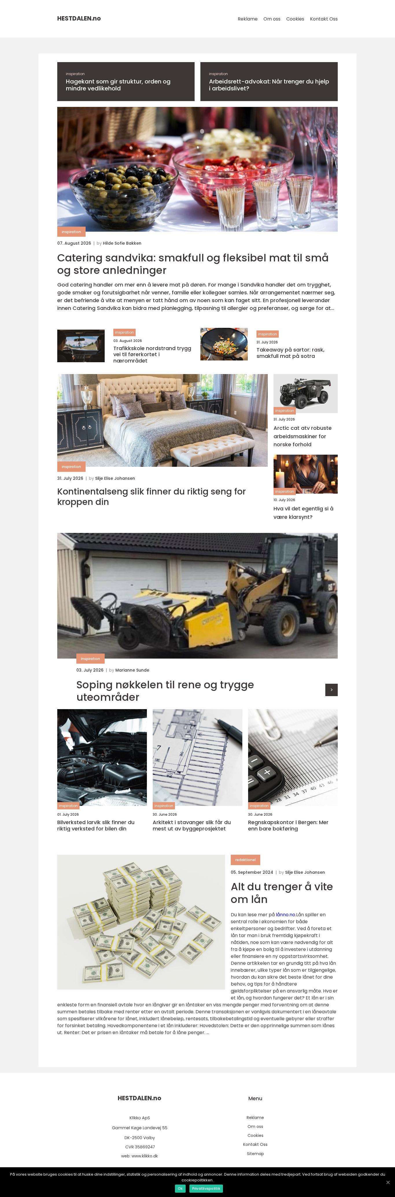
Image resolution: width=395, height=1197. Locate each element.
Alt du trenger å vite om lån (282, 892)
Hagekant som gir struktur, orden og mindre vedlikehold (118, 85)
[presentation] (331, 690)
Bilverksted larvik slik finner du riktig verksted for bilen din (95, 825)
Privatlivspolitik (206, 1188)
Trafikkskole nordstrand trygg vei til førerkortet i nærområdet (152, 354)
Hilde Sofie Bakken (122, 243)
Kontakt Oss (324, 19)
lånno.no (285, 914)
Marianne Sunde (132, 670)
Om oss (271, 19)
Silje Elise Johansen (115, 478)
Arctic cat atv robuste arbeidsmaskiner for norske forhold (303, 436)
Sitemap (255, 1154)
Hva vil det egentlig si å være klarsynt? (303, 513)
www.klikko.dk (145, 1156)
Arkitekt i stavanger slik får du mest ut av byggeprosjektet (192, 825)
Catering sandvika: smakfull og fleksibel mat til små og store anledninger (193, 264)
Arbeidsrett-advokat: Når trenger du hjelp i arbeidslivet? (269, 85)
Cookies (295, 19)
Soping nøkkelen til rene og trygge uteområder (165, 691)
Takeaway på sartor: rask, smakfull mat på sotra (290, 353)
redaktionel (245, 859)
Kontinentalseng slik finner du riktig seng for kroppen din (151, 496)
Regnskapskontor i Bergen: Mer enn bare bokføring (288, 825)
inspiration (75, 73)
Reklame (248, 19)
